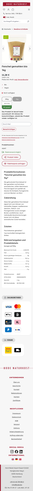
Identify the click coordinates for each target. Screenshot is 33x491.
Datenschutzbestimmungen (8, 139)
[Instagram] (12, 451)
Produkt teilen (12, 157)
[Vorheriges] (3, 48)
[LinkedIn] (21, 451)
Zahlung (17, 428)
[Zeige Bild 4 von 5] (21, 59)
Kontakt (16, 389)
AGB (16, 421)
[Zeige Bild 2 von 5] (15, 59)
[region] (16, 48)
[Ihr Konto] (8, 9)
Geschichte (16, 386)
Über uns (16, 382)
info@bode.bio (17, 485)
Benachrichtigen (9, 129)
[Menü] (29, 9)
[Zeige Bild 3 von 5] (18, 59)
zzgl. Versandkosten (21, 79)
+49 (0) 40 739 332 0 (17, 482)
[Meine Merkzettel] (4, 9)
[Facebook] (16, 451)
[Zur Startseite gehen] (16, 4)
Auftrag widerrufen (16, 435)
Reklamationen (16, 393)
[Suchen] (28, 21)
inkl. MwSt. (8, 17)
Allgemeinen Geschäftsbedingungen (10, 137)
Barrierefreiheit (16, 439)
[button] (13, 459)
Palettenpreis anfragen (16, 164)
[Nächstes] (29, 48)
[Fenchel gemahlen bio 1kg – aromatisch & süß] (16, 48)
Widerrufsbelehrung (17, 432)
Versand (16, 424)
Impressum (16, 413)
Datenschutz (16, 417)
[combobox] (16, 21)
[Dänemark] (20, 459)
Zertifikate (16, 400)
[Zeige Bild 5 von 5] (16, 61)
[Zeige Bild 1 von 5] (11, 59)
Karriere (16, 397)
